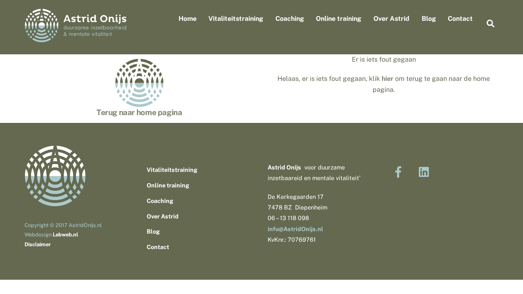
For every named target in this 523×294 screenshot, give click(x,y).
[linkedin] (426, 171)
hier (387, 78)
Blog (429, 18)
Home (188, 18)
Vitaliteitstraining (235, 18)
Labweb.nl (65, 235)
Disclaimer (38, 244)
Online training (338, 18)
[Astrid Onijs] (76, 38)
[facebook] (400, 171)
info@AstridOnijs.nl (295, 228)
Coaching (289, 18)
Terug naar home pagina (139, 112)
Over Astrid (391, 18)
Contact (460, 18)
